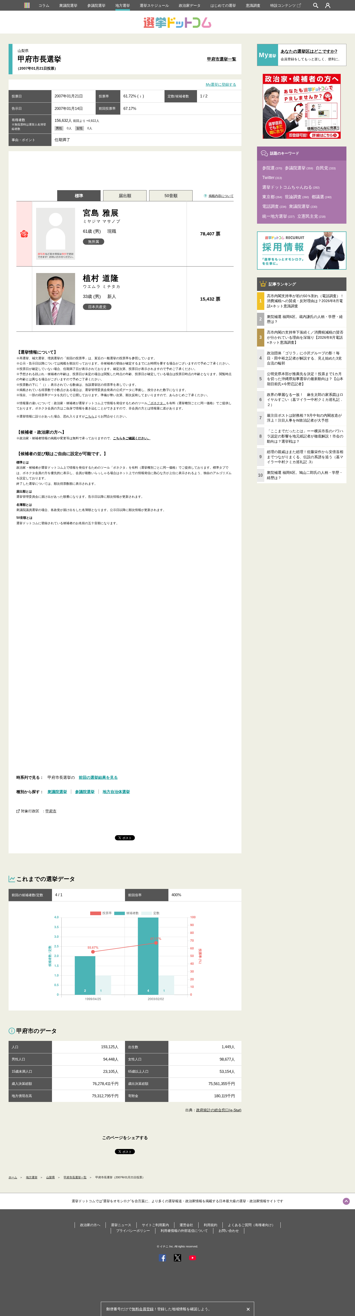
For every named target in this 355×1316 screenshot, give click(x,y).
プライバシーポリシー (133, 1040)
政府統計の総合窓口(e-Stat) (218, 919)
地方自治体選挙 (116, 601)
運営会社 (186, 1034)
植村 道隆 (102, 281)
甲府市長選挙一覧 (75, 986)
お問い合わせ (229, 1040)
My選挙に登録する (221, 85)
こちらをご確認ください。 (131, 438)
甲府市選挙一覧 (221, 59)
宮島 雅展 (102, 216)
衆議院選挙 (68, 5)
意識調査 (253, 5)
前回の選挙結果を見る (98, 586)
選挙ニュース (121, 1034)
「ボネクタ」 (156, 403)
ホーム (13, 986)
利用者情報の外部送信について (184, 1040)
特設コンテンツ (283, 5)
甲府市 (50, 620)
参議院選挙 (96, 5)
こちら (89, 416)
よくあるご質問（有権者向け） (251, 1034)
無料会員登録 (143, 1309)
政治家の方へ (90, 1034)
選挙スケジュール (154, 5)
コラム (43, 5)
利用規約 (210, 1034)
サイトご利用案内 (155, 1034)
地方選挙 (122, 5)
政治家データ (190, 5)
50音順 (171, 196)
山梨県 (50, 986)
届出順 (125, 196)
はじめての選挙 (223, 5)
